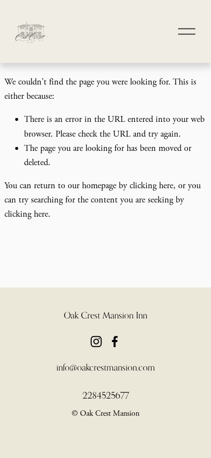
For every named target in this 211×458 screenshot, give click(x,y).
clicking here (151, 185)
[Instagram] (96, 341)
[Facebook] (115, 341)
